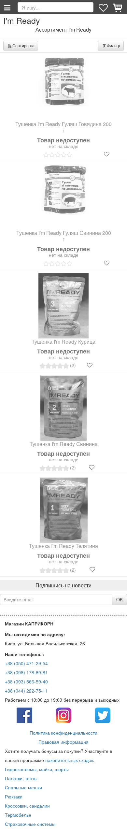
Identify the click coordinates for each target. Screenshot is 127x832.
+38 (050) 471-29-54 (26, 663)
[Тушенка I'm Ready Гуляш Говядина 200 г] (63, 81)
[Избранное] (104, 7)
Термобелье (18, 814)
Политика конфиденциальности (63, 732)
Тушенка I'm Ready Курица (63, 341)
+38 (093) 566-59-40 (26, 681)
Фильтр (113, 45)
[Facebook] (24, 714)
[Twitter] (102, 714)
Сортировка (23, 45)
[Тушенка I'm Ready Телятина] (63, 510)
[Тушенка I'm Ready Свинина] (64, 408)
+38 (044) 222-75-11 (26, 690)
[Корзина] (118, 7)
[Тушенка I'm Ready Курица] (63, 305)
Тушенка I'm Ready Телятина (63, 546)
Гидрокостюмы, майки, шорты (37, 769)
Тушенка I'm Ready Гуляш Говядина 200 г (63, 127)
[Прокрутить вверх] (117, 822)
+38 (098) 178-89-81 (26, 672)
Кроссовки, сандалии (27, 805)
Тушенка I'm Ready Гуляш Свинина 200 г (63, 236)
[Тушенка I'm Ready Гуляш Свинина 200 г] (63, 190)
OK (119, 599)
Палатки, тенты (21, 778)
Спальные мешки (23, 787)
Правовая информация (63, 742)
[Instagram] (63, 714)
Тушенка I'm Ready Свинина (64, 444)
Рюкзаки (13, 796)
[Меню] (7, 7)
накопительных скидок (69, 760)
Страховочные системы (30, 824)
